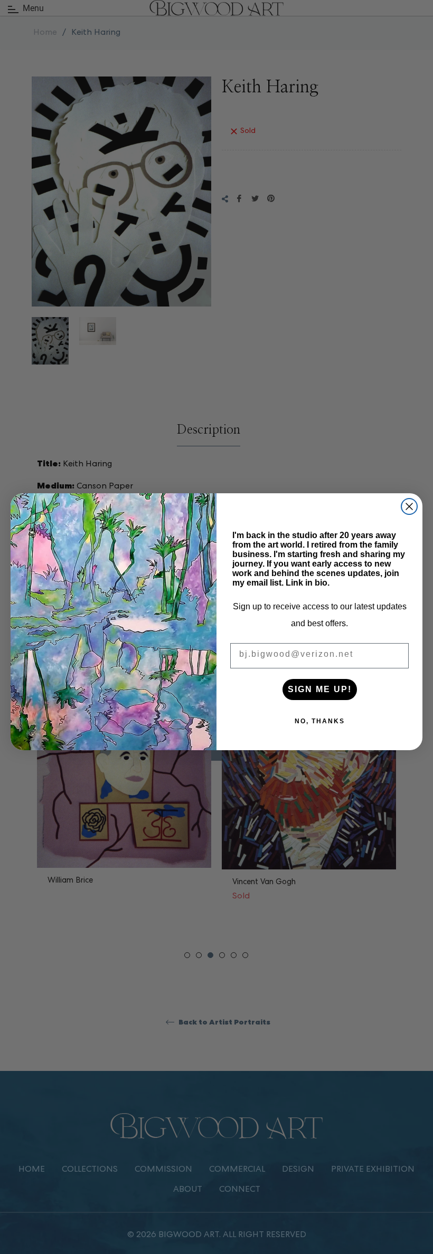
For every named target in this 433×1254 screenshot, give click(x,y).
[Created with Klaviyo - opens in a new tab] (216, 755)
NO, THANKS (320, 721)
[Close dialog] (409, 506)
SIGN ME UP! (320, 689)
